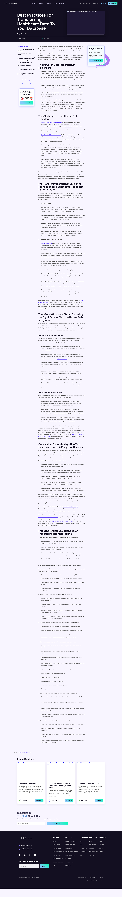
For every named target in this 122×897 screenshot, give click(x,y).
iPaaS (81, 855)
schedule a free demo (66, 521)
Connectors (49, 3)
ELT (81, 844)
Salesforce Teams (69, 862)
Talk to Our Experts (96, 60)
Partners (101, 844)
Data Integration (21, 10)
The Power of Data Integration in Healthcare (26, 50)
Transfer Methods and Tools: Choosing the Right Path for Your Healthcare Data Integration (26, 64)
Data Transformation (58, 851)
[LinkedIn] (25, 855)
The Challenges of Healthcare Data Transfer (26, 53)
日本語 (97, 880)
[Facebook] (20, 855)
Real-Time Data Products (71, 851)
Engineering (68, 865)
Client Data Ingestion (70, 841)
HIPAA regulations (62, 359)
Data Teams (68, 858)
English (96, 3)
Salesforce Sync (69, 848)
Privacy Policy (93, 877)
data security (68, 126)
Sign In (104, 3)
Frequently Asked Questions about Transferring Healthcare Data (26, 74)
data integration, (22, 752)
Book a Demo (112, 3)
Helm (54, 841)
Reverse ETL (83, 848)
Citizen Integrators (70, 855)
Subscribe (44, 866)
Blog (90, 841)
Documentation (93, 851)
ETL (81, 841)
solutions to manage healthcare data (48, 517)
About (100, 841)
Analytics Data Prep (70, 844)
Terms (101, 877)
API (54, 865)
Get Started (27, 103)
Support (91, 848)
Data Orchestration (58, 858)
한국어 (102, 880)
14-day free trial (54, 521)
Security (91, 855)
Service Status (81, 877)
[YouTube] (35, 855)
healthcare (28, 752)
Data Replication (57, 848)
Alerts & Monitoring (58, 862)
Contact (101, 851)
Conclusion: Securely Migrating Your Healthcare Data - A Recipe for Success (27, 69)
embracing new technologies (70, 506)
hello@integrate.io (26, 845)
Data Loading (56, 855)
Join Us (101, 848)
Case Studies (92, 844)
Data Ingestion (57, 844)
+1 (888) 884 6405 (85, 3)
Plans (55, 3)
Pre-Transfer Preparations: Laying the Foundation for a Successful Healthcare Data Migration (26, 58)
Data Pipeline (83, 851)
